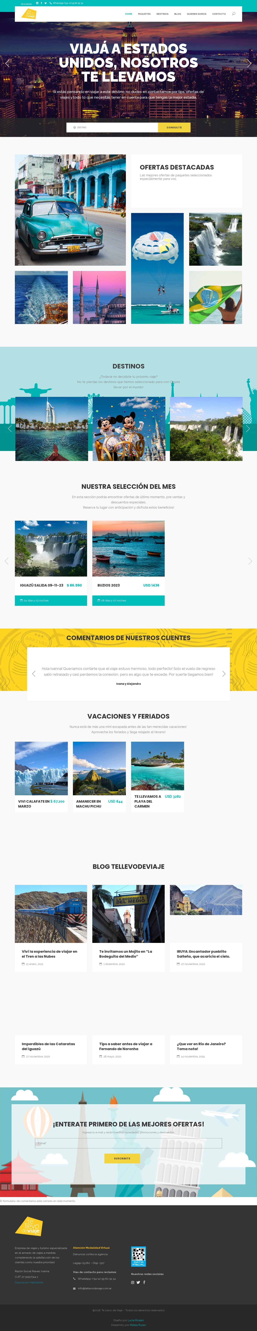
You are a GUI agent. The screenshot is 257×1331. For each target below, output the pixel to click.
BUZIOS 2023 (109, 585)
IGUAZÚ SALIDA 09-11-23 (41, 585)
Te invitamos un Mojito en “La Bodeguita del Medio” (125, 954)
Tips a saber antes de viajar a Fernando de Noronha (125, 1046)
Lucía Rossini (136, 1320)
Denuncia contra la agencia (90, 1254)
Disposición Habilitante (29, 1282)
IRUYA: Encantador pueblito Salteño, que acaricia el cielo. (203, 954)
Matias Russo (138, 1325)
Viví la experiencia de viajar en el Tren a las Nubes (49, 954)
